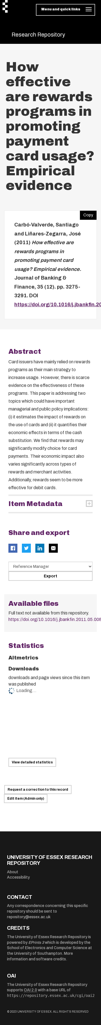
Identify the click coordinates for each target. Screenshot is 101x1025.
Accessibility (18, 877)
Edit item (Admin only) (25, 799)
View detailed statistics (32, 762)
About (12, 872)
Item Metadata (35, 503)
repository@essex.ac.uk (28, 917)
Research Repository (38, 34)
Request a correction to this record (38, 790)
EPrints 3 (36, 942)
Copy (86, 213)
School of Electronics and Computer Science (47, 948)
